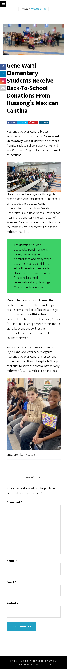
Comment (14, 502)
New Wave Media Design (37, 664)
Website (12, 603)
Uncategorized (38, 9)
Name (12, 561)
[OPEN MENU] (3, 4)
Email (11, 582)
